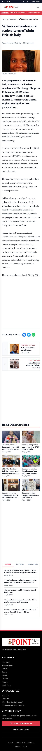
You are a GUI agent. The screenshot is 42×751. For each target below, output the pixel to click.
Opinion (5, 679)
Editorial (5, 669)
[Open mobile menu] (37, 7)
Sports (4, 672)
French (4, 675)
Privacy (17, 746)
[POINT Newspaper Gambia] (23, 1)
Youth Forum (6, 685)
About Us (5, 695)
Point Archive (36, 1)
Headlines (13, 19)
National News (7, 665)
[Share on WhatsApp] (33, 335)
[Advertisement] (21, 304)
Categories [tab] (33, 564)
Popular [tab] (20, 564)
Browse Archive (21, 730)
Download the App (22, 723)
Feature (5, 682)
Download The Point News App (14, 705)
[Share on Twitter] (29, 335)
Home (4, 19)
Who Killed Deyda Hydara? (12, 702)
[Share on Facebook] (24, 335)
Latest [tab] (8, 564)
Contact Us (6, 699)
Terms (24, 746)
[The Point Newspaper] (27, 1)
